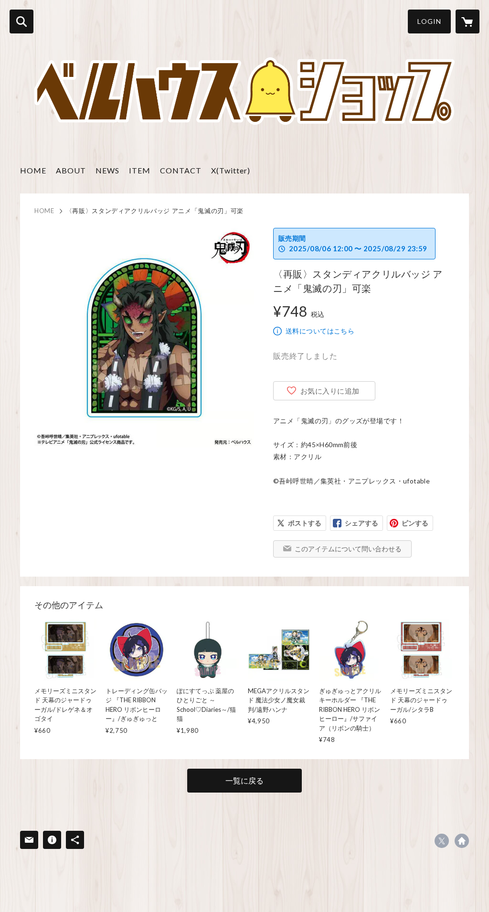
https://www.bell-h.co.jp (462, 841)
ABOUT (71, 170)
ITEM (139, 170)
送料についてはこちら (320, 331)
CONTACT (181, 170)
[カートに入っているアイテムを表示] (467, 21)
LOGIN (429, 21)
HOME (33, 170)
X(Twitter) (230, 170)
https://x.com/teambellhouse (442, 841)
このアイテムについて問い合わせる (348, 549)
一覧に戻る (244, 780)
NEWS (107, 170)
